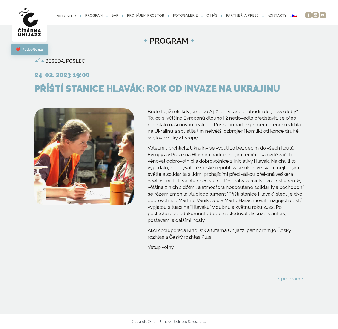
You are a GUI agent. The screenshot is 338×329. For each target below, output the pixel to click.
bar (114, 15)
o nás (211, 15)
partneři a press (242, 15)
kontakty (276, 15)
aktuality (66, 16)
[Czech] (294, 15)
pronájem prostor (145, 15)
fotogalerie (185, 15)
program (94, 15)
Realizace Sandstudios (189, 321)
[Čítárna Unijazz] (29, 23)
